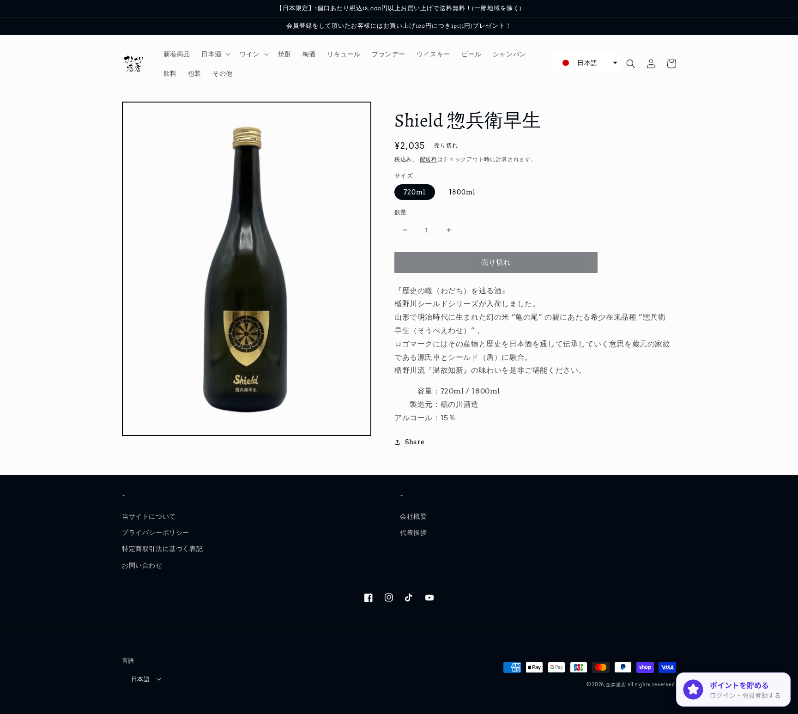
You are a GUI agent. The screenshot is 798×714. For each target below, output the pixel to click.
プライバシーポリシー (155, 532)
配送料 (428, 159)
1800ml (462, 192)
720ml (415, 192)
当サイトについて (149, 516)
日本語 (140, 679)
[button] (215, 54)
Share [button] (415, 442)
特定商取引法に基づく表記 (162, 548)
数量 (400, 212)
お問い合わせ (142, 565)
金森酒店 (616, 684)
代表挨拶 (413, 532)
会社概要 (413, 516)
